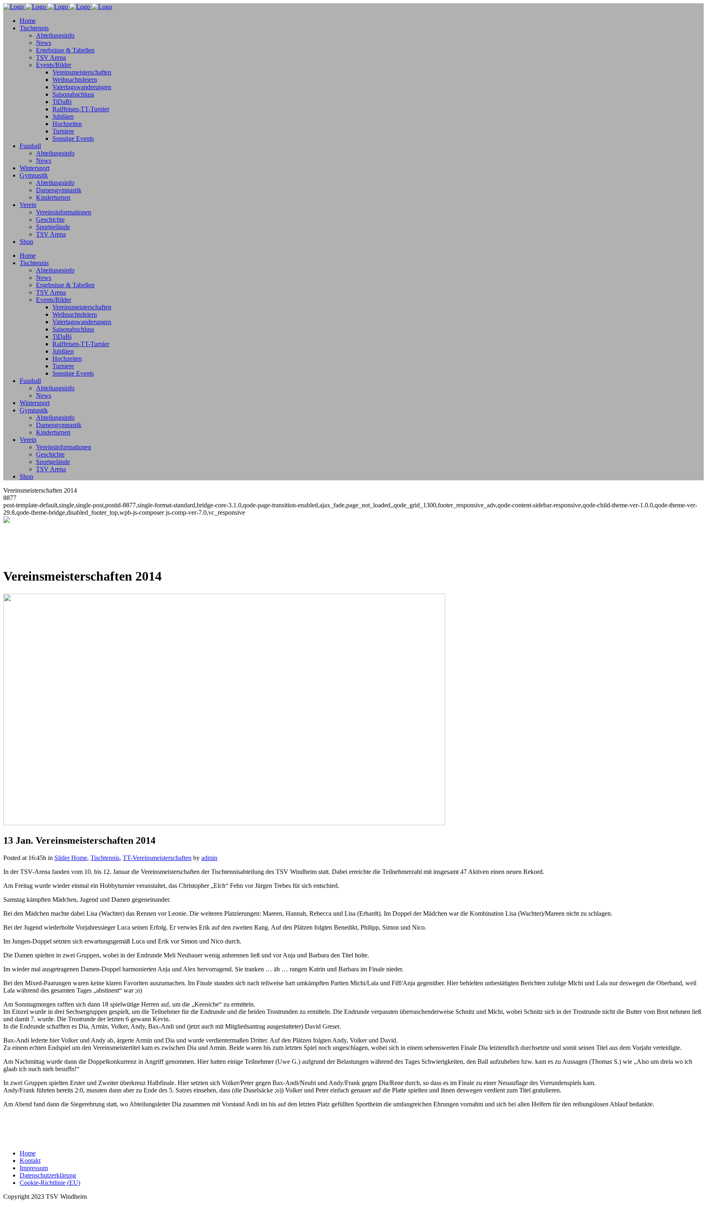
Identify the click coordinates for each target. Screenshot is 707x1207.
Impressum (34, 1167)
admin (209, 857)
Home (28, 1153)
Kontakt (30, 1160)
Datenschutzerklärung (48, 1175)
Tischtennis (104, 857)
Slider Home (70, 857)
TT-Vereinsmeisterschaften (157, 857)
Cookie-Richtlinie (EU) (50, 1182)
